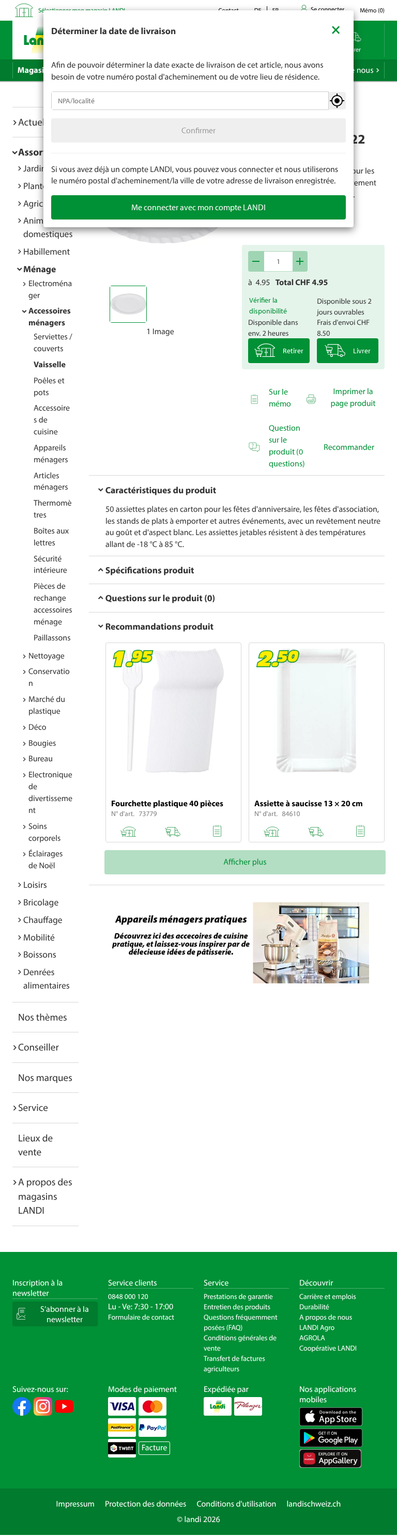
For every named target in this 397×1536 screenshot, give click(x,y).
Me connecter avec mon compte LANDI (198, 207)
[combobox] (190, 100)
